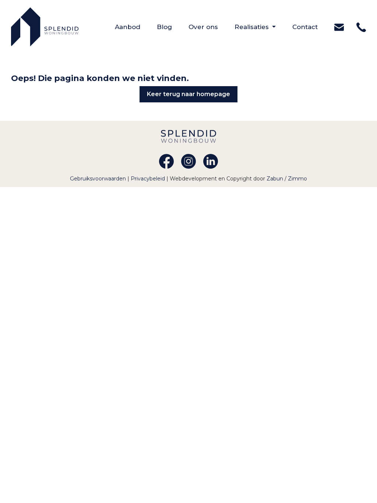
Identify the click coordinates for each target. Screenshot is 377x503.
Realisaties (253, 27)
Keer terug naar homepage (188, 94)
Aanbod (136, 27)
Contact (313, 27)
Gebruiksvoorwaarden (98, 178)
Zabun (275, 178)
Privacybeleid (148, 178)
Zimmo (297, 178)
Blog (172, 27)
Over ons (211, 27)
